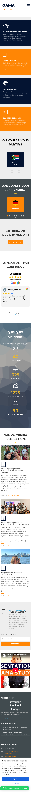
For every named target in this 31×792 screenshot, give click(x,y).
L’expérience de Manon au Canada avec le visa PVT (14, 574)
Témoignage (11, 495)
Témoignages (19, 315)
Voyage (17, 495)
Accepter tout (15, 779)
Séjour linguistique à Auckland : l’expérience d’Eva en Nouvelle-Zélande (13, 471)
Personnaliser (15, 783)
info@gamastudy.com (10, 756)
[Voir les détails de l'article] (15, 452)
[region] (15, 775)
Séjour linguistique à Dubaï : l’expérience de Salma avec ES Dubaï (15, 524)
